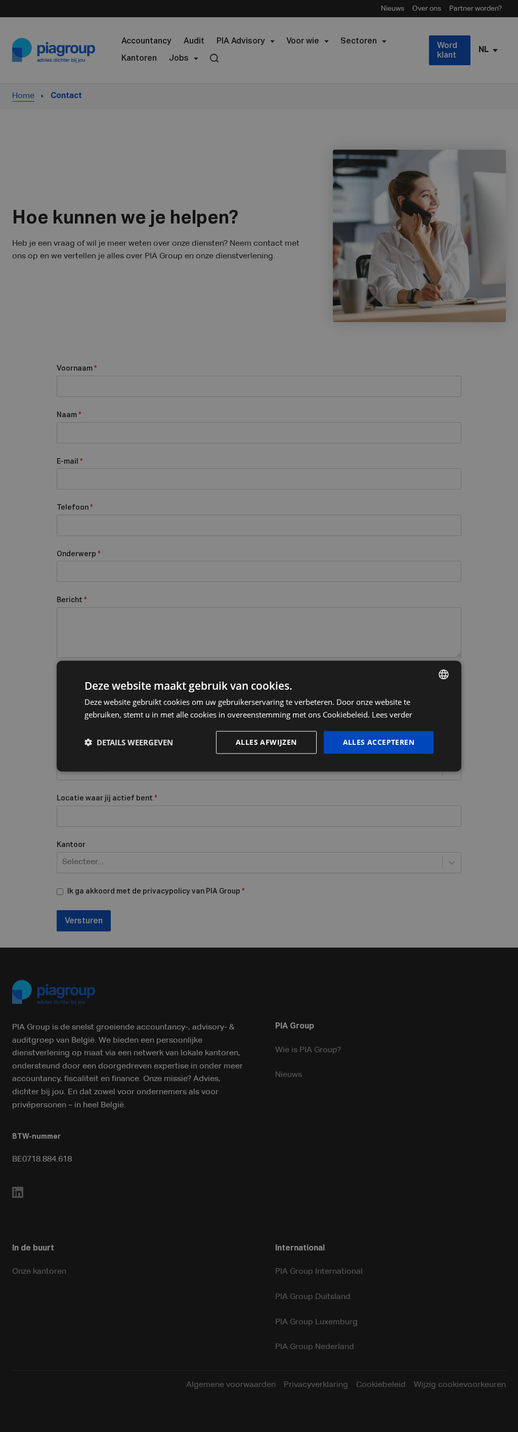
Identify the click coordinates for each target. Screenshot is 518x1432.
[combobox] (444, 674)
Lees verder (392, 714)
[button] (128, 742)
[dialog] (259, 716)
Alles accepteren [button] (378, 742)
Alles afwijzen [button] (266, 742)
